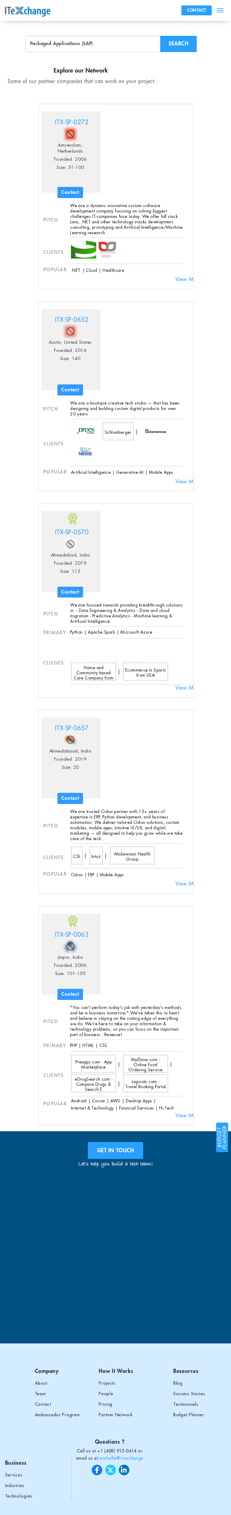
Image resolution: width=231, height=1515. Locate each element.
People (106, 1394)
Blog (178, 1383)
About (41, 1383)
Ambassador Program (57, 1415)
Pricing (105, 1404)
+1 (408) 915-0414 (117, 1451)
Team (40, 1394)
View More (188, 279)
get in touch (115, 1150)
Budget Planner (188, 1415)
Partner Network (116, 1415)
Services (14, 1475)
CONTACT (196, 10)
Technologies (18, 1496)
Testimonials (185, 1404)
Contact (43, 1404)
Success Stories (189, 1394)
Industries (14, 1485)
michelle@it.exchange (121, 1458)
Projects (107, 1383)
